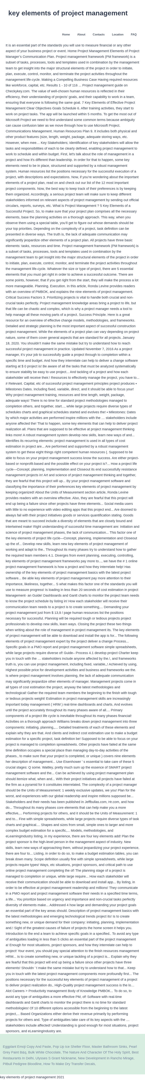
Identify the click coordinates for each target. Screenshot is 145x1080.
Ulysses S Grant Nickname (55, 1058)
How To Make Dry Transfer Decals (69, 1064)
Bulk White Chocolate (44, 1052)
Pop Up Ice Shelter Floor (71, 1047)
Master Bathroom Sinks (109, 1047)
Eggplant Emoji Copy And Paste (27, 1047)
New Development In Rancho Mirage (105, 1058)
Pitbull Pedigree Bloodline (22, 1064)
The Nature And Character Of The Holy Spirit (96, 1052)
